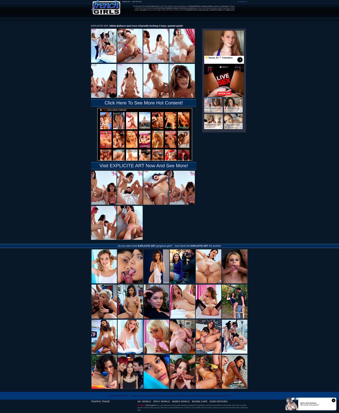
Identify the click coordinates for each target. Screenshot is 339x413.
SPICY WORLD (161, 401)
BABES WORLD (181, 401)
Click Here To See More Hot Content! (144, 103)
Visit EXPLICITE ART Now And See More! (143, 165)
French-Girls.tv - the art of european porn (106, 5)
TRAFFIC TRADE (100, 401)
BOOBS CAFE (126, 1)
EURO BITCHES (136, 1)
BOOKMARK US (242, 1)
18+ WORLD (144, 401)
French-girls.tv (151, 405)
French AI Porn (194, 6)
